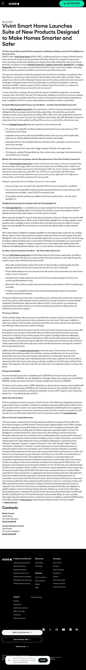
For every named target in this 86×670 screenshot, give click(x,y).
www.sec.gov (26, 500)
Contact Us (17, 604)
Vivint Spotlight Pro (13, 208)
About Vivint (57, 563)
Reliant (37, 584)
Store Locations (58, 570)
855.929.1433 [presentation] (73, 4)
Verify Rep (17, 615)
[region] (27, 660)
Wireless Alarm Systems (21, 583)
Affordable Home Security (22, 580)
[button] (3, 4)
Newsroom (57, 573)
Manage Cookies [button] (22, 662)
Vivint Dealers (40, 581)
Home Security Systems (21, 563)
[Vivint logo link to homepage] (11, 3)
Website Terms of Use (55, 657)
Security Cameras (19, 566)
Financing (38, 566)
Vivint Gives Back (59, 580)
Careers (56, 577)
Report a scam (21, 646)
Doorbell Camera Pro (36, 65)
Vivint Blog (39, 563)
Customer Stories (59, 583)
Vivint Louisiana (40, 577)
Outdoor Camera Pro (54, 65)
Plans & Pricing (36, 597)
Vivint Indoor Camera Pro (20, 255)
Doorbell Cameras (19, 570)
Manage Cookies (19, 618)
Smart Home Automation (22, 577)
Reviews (56, 566)
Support (16, 601)
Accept (43, 660)
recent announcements (29, 351)
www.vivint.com (70, 413)
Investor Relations (59, 587)
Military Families (19, 611)
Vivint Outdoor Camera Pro (21, 164)
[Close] (9, 660)
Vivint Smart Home (22, 57)
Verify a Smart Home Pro (21, 632)
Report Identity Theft (21, 639)
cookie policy (24, 660)
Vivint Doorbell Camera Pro (21, 109)
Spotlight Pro (68, 65)
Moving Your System (20, 608)
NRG (37, 588)
